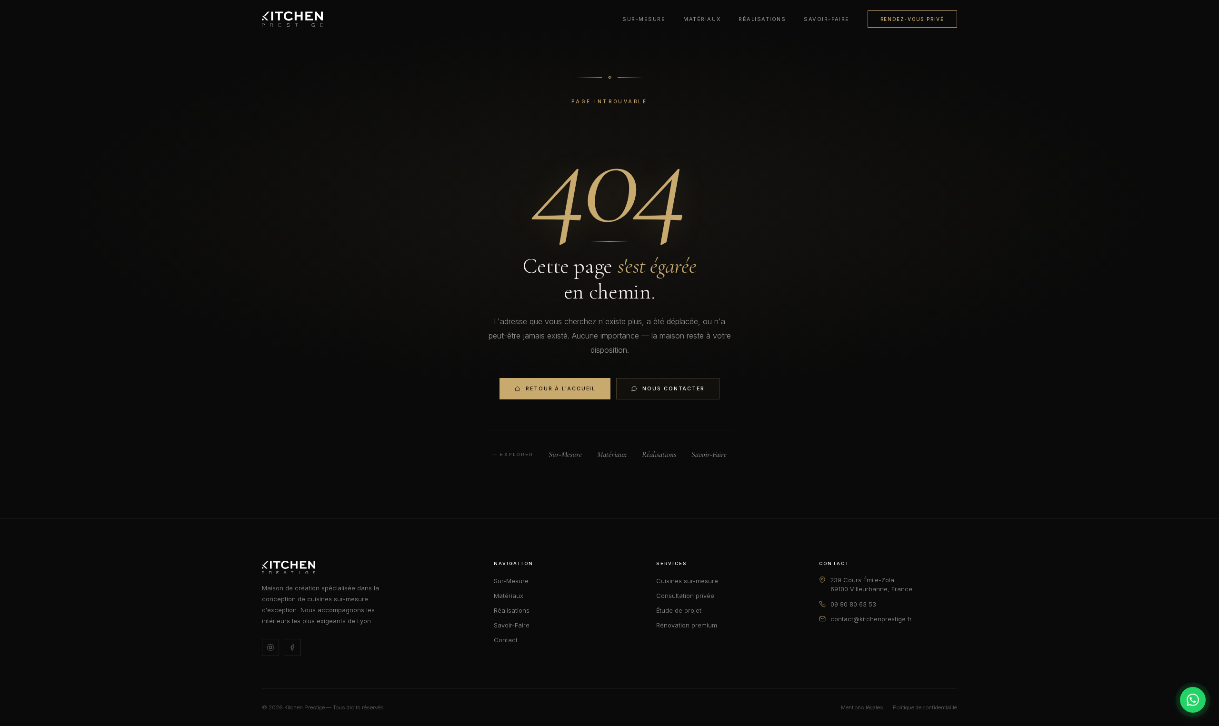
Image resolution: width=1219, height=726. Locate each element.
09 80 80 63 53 (853, 604)
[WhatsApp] (1193, 700)
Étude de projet (678, 610)
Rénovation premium (686, 625)
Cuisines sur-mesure (687, 581)
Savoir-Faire (826, 19)
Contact (506, 640)
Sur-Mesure (643, 19)
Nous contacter (673, 389)
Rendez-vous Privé (912, 19)
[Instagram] (270, 647)
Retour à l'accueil (561, 389)
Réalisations (762, 19)
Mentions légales (862, 707)
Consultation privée (685, 595)
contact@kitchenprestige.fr (871, 619)
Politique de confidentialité (925, 707)
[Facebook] (292, 647)
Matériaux (701, 19)
